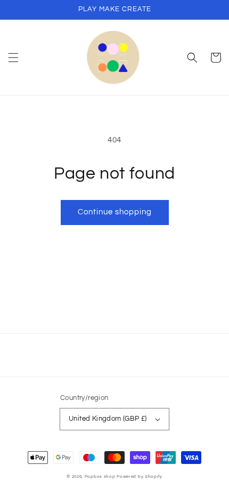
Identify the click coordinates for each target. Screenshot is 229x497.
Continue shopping (115, 212)
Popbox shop (100, 476)
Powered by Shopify (139, 476)
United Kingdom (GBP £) (108, 418)
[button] (13, 57)
